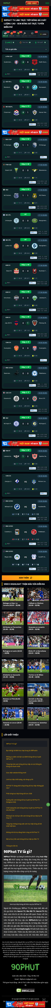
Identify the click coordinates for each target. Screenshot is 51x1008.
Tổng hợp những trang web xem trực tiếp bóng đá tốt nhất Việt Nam (24, 825)
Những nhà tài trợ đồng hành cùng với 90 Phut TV (22, 832)
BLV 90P (42, 42)
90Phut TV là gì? (11, 744)
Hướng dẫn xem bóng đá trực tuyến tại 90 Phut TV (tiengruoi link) (23, 801)
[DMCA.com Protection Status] (25, 990)
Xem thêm (24, 577)
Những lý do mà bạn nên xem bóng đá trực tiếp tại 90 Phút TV (24, 817)
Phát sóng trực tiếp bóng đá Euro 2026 (19, 794)
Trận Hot (26, 42)
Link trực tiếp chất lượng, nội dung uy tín (19, 779)
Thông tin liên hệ (11, 846)
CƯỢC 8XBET (32, 3)
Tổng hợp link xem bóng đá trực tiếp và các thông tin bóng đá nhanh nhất (24, 765)
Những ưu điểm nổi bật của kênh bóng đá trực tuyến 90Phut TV (23, 758)
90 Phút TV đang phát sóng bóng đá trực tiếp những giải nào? (25, 787)
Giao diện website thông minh (16, 773)
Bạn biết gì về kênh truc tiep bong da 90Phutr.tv (22, 750)
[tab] (5, 34)
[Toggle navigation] (47, 3)
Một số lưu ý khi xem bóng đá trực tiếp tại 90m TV (22, 839)
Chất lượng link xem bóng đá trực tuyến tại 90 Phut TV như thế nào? (24, 809)
